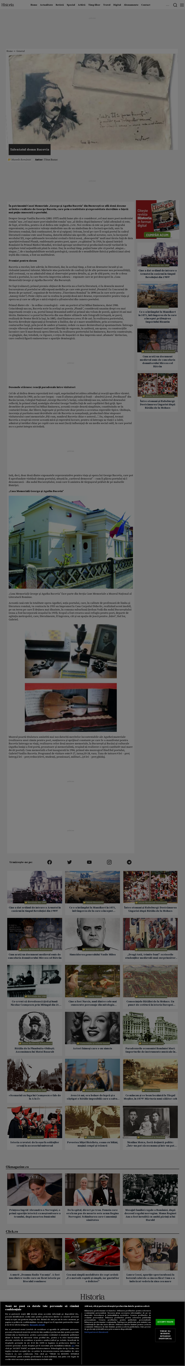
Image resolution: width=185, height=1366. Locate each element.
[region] (92, 1333)
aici (73, 1345)
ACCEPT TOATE (165, 1322)
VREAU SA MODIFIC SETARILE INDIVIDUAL (165, 1335)
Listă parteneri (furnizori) (96, 1332)
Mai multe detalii (37, 1325)
